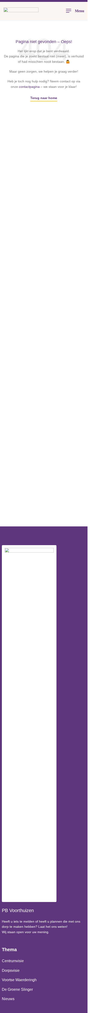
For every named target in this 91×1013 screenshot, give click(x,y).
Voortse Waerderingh (19, 980)
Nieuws (8, 999)
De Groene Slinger (17, 989)
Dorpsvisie (11, 970)
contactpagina (29, 87)
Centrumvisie (13, 961)
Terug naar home (43, 98)
